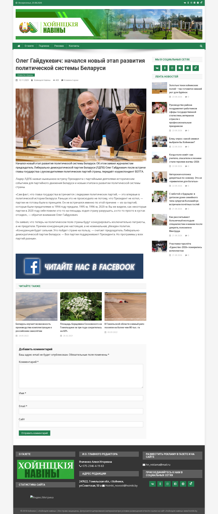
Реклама (59, 46)
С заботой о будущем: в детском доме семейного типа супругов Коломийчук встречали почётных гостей (184, 199)
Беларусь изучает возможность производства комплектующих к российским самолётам (34, 327)
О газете (29, 46)
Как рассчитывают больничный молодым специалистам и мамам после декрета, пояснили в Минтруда (185, 224)
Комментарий (29, 362)
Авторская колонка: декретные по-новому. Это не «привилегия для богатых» (185, 178)
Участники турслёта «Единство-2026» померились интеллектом (185, 247)
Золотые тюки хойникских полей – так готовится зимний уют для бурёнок (185, 89)
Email (23, 406)
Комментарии (71, 80)
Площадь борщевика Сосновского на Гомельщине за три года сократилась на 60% (81, 327)
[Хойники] (45, 469)
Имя (22, 393)
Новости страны (25, 75)
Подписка (44, 46)
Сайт (22, 419)
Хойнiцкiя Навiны (42, 80)
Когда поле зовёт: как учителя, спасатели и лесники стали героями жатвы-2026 (185, 158)
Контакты (74, 46)
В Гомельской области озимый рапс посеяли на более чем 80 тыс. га (124, 326)
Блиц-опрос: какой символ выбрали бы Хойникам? (184, 140)
